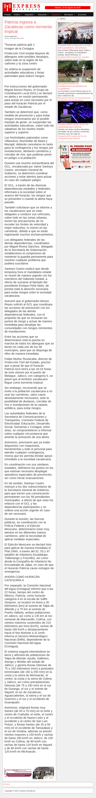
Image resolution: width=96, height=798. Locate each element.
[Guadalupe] (29, 772)
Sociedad (55, 15)
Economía (82, 15)
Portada (7, 15)
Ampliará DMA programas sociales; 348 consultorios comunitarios (73, 58)
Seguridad (29, 15)
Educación (42, 15)
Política (17, 15)
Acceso (6, 784)
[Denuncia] (75, 156)
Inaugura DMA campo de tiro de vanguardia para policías (72, 137)
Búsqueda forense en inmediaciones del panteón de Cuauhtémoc (74, 99)
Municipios (68, 15)
